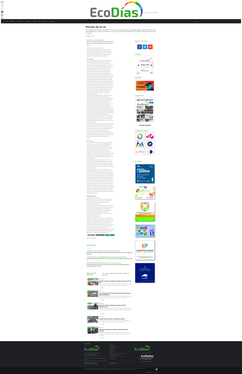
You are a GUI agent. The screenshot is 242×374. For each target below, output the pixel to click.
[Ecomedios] (146, 357)
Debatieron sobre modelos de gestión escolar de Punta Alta (103, 251)
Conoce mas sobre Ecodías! (91, 363)
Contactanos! (112, 363)
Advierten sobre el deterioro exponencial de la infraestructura (104, 263)
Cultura (92, 36)
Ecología (120, 273)
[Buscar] (216, 21)
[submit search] (239, 21)
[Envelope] (150, 46)
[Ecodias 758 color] (145, 110)
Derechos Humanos (113, 273)
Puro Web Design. (155, 372)
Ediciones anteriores (145, 125)
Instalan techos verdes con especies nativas (111, 319)
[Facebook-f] (139, 46)
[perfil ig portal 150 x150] (140, 136)
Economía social (126, 273)
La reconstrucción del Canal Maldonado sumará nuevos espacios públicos (107, 257)
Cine (103, 273)
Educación (90, 279)
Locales (89, 291)
